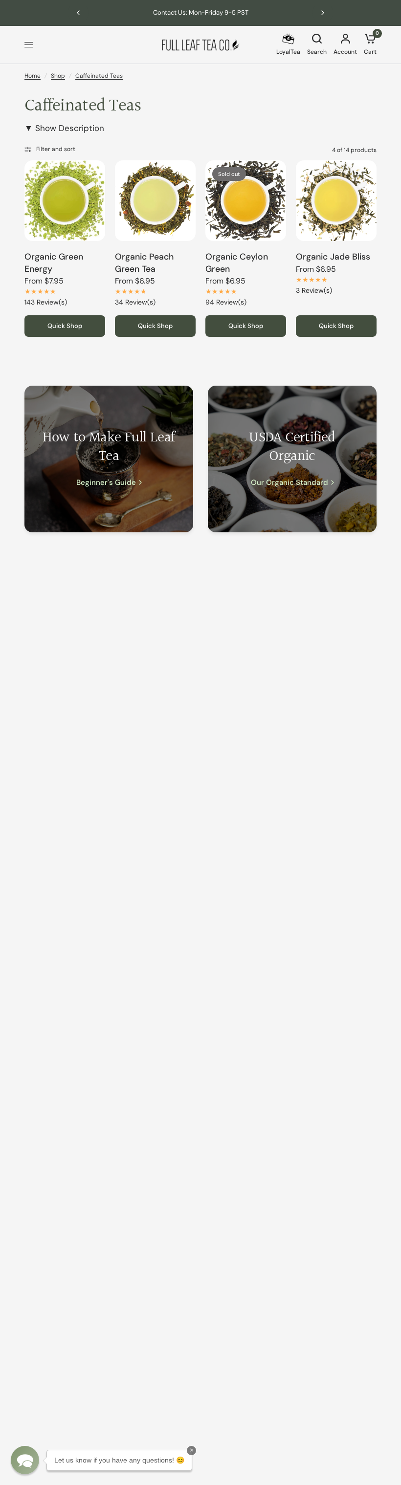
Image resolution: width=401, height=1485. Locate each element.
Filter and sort (55, 149)
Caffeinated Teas (99, 76)
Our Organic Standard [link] (289, 482)
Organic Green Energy (53, 262)
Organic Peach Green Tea (144, 262)
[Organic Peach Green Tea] (155, 200)
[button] (25, 1460)
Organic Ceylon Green (236, 262)
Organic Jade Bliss (333, 256)
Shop (58, 76)
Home (32, 76)
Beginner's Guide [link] (106, 482)
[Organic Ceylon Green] (245, 200)
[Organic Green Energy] (64, 200)
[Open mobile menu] (29, 45)
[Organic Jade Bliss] (336, 200)
